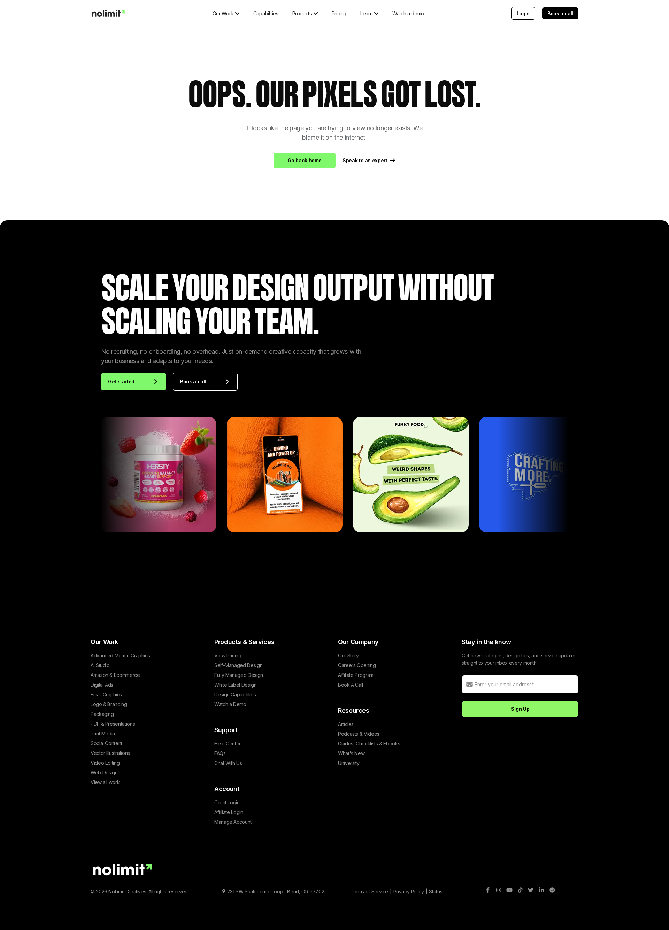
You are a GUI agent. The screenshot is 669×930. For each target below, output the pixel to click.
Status (435, 891)
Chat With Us (228, 763)
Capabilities (265, 13)
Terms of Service (369, 891)
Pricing (339, 13)
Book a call (560, 13)
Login (523, 13)
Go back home (304, 160)
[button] (226, 13)
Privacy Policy (408, 891)
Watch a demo (408, 13)
